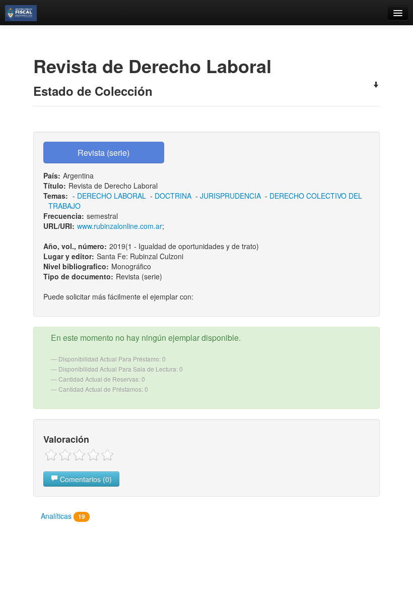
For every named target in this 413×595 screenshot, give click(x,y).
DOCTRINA (173, 196)
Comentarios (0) (85, 479)
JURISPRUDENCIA (230, 196)
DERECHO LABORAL (111, 196)
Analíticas (63, 516)
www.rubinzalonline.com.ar (119, 226)
